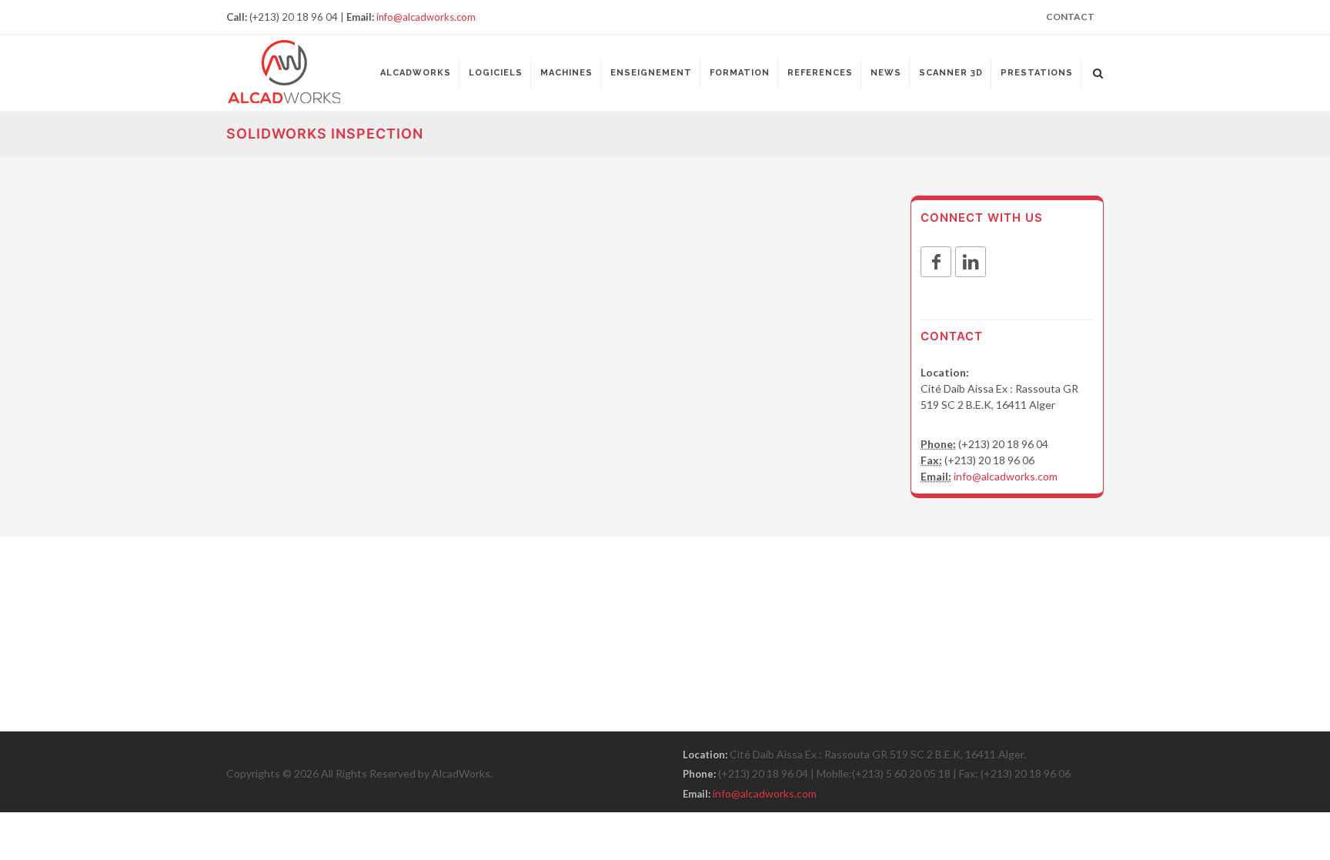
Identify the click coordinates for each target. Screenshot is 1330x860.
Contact (1070, 16)
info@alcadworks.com (426, 17)
